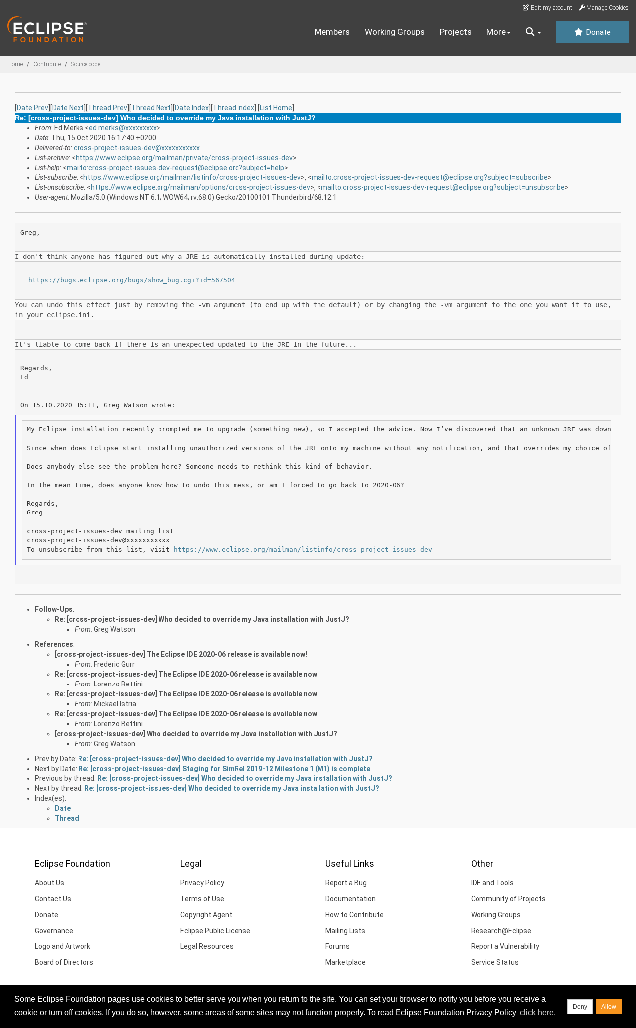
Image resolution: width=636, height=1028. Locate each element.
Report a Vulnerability (505, 946)
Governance (54, 931)
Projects (456, 32)
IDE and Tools (492, 883)
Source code (85, 64)
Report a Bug (346, 883)
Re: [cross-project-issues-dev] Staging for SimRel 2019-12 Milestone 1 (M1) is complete (224, 768)
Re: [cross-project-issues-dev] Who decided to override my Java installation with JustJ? (202, 619)
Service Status (495, 962)
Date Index (192, 108)
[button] (533, 32)
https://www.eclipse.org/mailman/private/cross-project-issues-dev (184, 158)
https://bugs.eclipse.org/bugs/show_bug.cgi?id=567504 (131, 280)
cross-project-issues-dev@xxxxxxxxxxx (137, 148)
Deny (580, 1006)
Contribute (47, 64)
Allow (608, 1006)
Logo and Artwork (62, 946)
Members (332, 32)
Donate (597, 32)
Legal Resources (207, 946)
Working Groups (395, 32)
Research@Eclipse (501, 931)
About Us (49, 883)
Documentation (350, 899)
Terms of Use (202, 899)
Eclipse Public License (215, 931)
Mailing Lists (345, 931)
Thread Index (233, 108)
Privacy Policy (202, 883)
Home (15, 64)
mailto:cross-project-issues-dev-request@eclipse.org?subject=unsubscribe (443, 187)
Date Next (68, 108)
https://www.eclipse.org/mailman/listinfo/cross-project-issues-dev (192, 177)
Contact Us (53, 899)
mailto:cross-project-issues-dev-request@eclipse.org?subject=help (175, 167)
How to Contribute (354, 915)
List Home (276, 108)
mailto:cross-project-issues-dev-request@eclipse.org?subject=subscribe (430, 177)
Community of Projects (508, 899)
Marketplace (345, 962)
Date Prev (32, 108)
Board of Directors (64, 962)
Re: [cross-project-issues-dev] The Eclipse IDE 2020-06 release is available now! (187, 674)
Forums (337, 946)
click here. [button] (538, 1012)
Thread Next (151, 108)
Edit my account (550, 7)
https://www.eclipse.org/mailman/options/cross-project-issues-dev (200, 187)
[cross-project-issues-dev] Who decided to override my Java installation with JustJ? (196, 734)
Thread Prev (107, 108)
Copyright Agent (206, 915)
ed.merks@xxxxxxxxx (123, 128)
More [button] (496, 32)
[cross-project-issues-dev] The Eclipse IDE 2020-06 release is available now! (181, 654)
